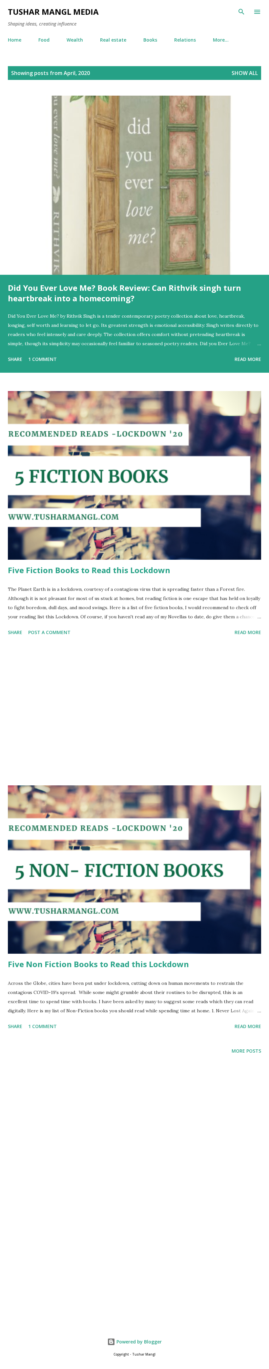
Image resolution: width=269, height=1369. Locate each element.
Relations (185, 40)
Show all (245, 73)
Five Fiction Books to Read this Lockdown (89, 570)
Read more (248, 359)
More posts (246, 1051)
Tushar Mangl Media (53, 11)
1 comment (42, 359)
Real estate (113, 40)
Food (44, 40)
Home (14, 40)
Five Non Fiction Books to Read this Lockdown (98, 964)
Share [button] (15, 359)
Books (150, 40)
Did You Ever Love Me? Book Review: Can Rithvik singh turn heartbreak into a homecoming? (124, 293)
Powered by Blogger (138, 1342)
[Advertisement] (134, 712)
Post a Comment (49, 632)
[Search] (241, 12)
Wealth (75, 40)
